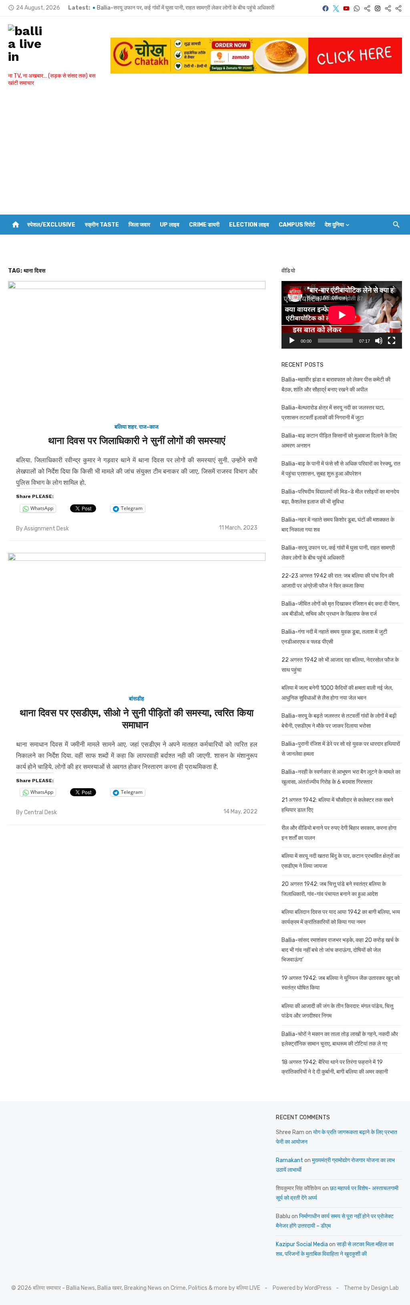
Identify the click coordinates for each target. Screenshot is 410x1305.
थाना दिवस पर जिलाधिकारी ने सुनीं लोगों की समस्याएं (136, 440)
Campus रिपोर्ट (297, 224)
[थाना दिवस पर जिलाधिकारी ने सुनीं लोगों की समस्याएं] (136, 348)
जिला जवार (139, 224)
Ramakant (289, 1160)
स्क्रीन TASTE (102, 224)
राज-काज (149, 427)
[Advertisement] (205, 154)
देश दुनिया (334, 224)
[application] (341, 315)
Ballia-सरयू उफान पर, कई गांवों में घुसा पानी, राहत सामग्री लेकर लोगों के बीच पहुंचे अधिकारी (185, 13)
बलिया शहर (126, 427)
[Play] (292, 341)
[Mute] (379, 341)
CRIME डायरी (204, 224)
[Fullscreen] (392, 341)
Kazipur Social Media (302, 1244)
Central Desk (40, 812)
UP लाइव (169, 224)
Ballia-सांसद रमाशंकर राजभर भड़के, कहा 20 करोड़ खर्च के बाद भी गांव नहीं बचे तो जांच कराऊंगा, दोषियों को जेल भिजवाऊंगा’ (340, 950)
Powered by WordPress (302, 1288)
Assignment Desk (46, 528)
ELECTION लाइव (249, 224)
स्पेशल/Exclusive (51, 224)
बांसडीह (136, 698)
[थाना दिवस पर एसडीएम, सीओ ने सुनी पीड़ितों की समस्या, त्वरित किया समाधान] (136, 620)
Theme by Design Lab (371, 1288)
